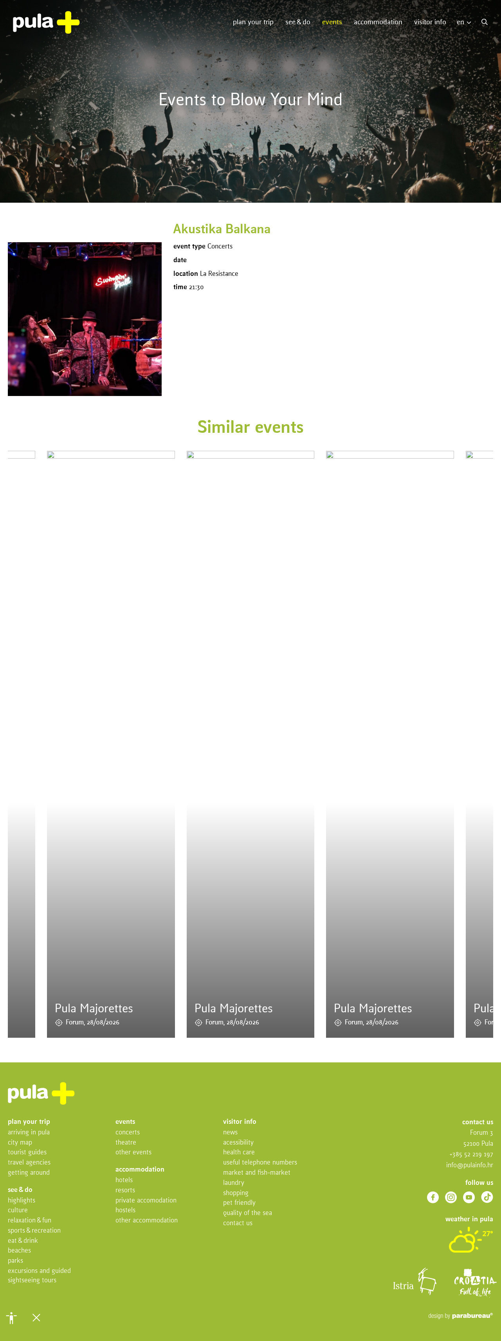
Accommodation (378, 22)
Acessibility (238, 1142)
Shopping (236, 1193)
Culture (18, 1210)
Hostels (125, 1210)
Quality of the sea (247, 1213)
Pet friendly (239, 1203)
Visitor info (430, 22)
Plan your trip (253, 22)
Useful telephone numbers (260, 1162)
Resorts (125, 1190)
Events (332, 22)
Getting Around (29, 1173)
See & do (297, 22)
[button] (11, 1318)
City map (20, 1142)
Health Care (239, 1152)
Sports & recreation (34, 1231)
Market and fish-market (256, 1173)
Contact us (237, 1223)
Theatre (125, 1142)
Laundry (233, 1183)
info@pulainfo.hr (469, 1165)
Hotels (124, 1180)
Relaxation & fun (29, 1220)
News (230, 1132)
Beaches (19, 1250)
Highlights (21, 1200)
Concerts (127, 1132)
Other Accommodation (146, 1220)
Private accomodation (146, 1200)
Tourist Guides (27, 1152)
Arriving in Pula (29, 1132)
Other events (133, 1152)
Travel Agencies (29, 1162)
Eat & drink (23, 1241)
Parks (15, 1261)
